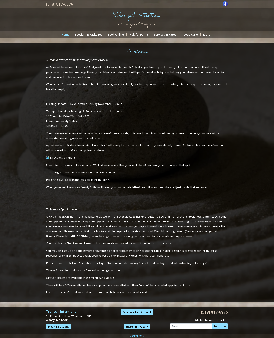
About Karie (190, 34)
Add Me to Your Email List (211, 320)
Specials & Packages (88, 34)
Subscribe (220, 326)
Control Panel (137, 335)
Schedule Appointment (137, 312)
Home (65, 34)
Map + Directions (58, 326)
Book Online (116, 34)
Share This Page (136, 326)
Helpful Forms (139, 34)
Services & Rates (165, 34)
